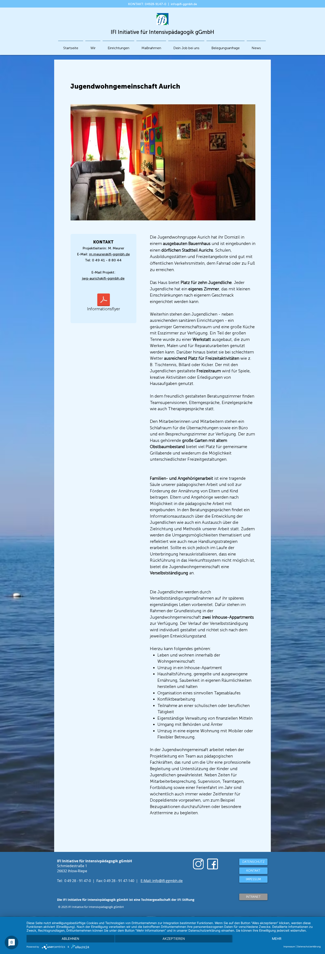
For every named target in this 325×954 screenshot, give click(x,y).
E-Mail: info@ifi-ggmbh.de (162, 880)
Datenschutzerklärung (309, 946)
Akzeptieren (173, 939)
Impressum (289, 946)
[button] (118, 46)
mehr (276, 939)
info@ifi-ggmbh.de (184, 4)
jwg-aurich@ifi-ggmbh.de (103, 278)
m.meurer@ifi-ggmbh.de (109, 254)
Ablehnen (70, 939)
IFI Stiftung (185, 900)
